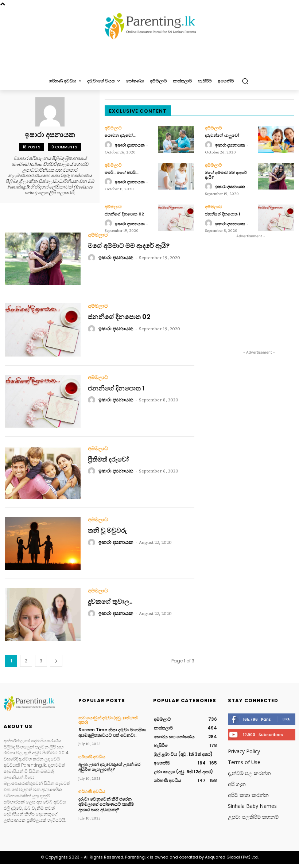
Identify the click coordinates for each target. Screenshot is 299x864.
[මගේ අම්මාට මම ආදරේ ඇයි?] (276, 176)
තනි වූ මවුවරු (107, 530)
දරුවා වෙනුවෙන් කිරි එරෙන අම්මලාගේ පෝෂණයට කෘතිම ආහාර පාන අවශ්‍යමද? (106, 804)
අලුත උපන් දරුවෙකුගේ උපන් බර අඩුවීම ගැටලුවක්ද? (109, 766)
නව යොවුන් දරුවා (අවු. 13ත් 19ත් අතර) (107, 720)
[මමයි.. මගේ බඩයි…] (176, 176)
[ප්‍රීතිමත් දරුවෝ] (43, 472)
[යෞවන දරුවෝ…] (176, 139)
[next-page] (56, 661)
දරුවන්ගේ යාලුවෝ (222, 135)
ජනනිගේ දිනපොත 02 (124, 214)
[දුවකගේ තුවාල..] (43, 614)
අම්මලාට (113, 128)
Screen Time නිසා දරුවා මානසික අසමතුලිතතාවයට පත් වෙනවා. (112, 732)
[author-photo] (109, 145)
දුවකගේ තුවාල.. (110, 601)
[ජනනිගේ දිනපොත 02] (176, 218)
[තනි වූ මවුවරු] (43, 543)
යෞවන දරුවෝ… (120, 135)
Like (286, 719)
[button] (245, 81)
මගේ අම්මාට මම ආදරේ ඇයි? (226, 175)
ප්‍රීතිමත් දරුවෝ (108, 459)
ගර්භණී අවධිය (91, 757)
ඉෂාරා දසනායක (130, 145)
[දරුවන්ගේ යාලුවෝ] (276, 139)
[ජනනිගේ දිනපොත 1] (276, 218)
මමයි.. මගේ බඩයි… (122, 172)
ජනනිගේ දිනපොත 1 (222, 214)
